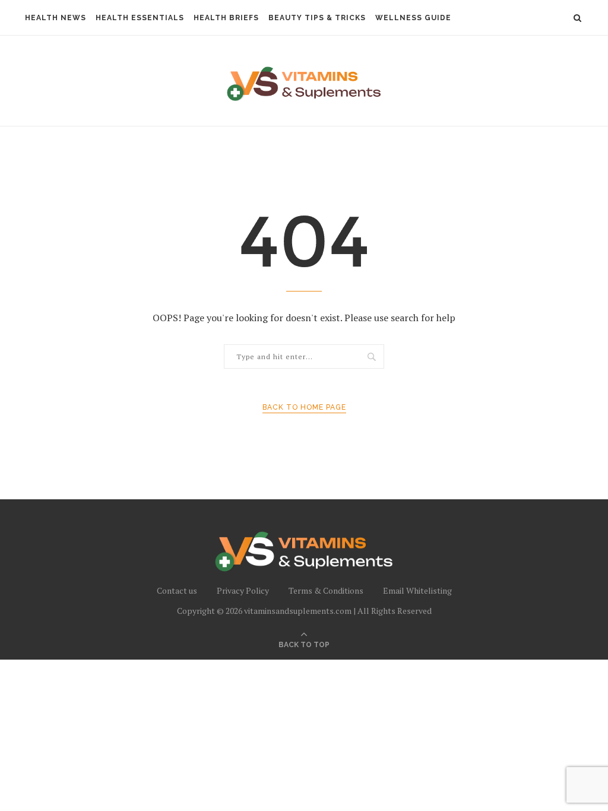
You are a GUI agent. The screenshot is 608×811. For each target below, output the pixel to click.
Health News (55, 18)
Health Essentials (140, 18)
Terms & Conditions (326, 590)
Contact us (177, 590)
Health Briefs (226, 18)
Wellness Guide (413, 18)
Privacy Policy (243, 590)
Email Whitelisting (417, 590)
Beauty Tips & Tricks (317, 18)
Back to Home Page (304, 407)
